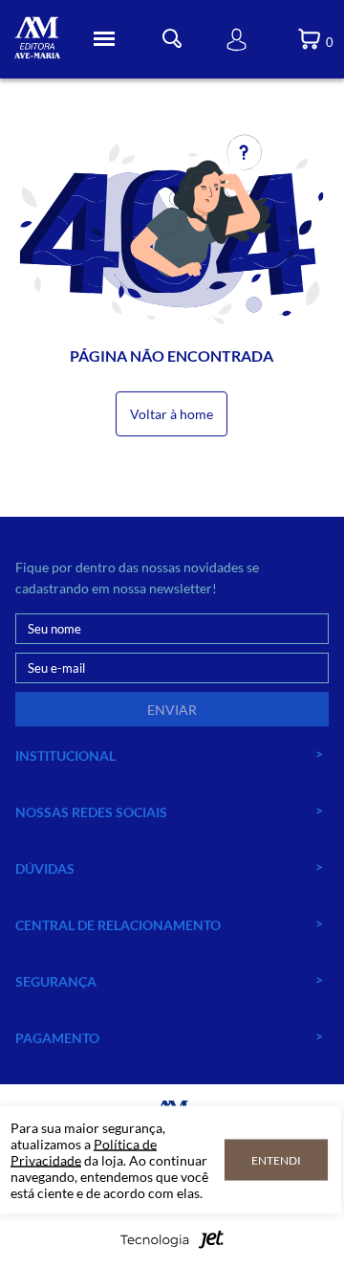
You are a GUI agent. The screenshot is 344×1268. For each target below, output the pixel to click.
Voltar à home (171, 414)
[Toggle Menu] (104, 39)
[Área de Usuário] (237, 40)
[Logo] (38, 39)
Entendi (276, 1160)
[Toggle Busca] (171, 39)
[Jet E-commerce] (172, 1244)
